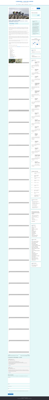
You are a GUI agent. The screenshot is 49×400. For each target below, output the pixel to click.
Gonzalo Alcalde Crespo (34, 254)
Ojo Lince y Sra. (33, 249)
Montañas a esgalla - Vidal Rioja (35, 247)
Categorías (22, 4)
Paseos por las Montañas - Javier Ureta (36, 250)
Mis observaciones (26, 4)
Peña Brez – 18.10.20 (36, 182)
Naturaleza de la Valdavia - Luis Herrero (36, 248)
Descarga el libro (33, 221)
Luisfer (13, 25)
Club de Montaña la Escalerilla (35, 244)
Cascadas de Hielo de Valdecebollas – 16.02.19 (37, 84)
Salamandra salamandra (11, 21)
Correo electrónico (10, 386)
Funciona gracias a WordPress (21, 398)
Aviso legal (30, 4)
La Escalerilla (18, 27)
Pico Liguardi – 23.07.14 (36, 187)
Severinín (32, 251)
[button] (32, 4)
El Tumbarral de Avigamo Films (35, 253)
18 (33, 43)
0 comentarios (33, 67)
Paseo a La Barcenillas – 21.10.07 (36, 134)
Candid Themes (30, 398)
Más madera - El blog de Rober (35, 246)
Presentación (19, 4)
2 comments (33, 146)
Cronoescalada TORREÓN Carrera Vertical (36, 245)
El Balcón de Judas (33, 252)
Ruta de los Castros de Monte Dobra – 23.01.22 (37, 92)
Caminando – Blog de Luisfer (24, 1)
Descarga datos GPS (12, 57)
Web (8, 388)
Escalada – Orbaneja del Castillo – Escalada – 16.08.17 (36, 176)
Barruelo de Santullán (34, 243)
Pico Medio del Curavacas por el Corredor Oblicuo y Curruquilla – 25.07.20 (37, 196)
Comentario (9, 377)
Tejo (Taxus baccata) (16, 21)
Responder (9, 365)
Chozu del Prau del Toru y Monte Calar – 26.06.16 (37, 106)
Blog (16, 4)
